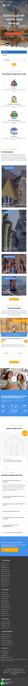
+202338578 (4, 655)
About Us (21, 670)
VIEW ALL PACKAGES (14, 362)
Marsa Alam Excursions (5, 609)
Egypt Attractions (18, 669)
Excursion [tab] (5, 52)
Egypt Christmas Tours (5, 580)
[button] (26, 5)
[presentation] (2, 341)
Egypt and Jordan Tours (6, 575)
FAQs (23, 672)
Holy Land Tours (4, 586)
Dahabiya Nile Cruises (5, 623)
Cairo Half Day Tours (5, 594)
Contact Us (6, 672)
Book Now (6, 353)
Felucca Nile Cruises (5, 628)
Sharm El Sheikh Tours (5, 607)
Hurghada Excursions (10, 278)
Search (14, 64)
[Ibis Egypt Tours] (6, 5)
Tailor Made (14, 674)
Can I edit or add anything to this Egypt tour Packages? (13, 497)
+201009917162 (5, 651)
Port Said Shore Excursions (6, 640)
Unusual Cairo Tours (5, 596)
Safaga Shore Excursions (6, 634)
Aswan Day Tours (9, 256)
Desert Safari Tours (5, 584)
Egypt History (7, 670)
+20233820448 (5, 653)
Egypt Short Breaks (5, 569)
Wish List (20, 353)
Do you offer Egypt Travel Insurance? (13, 532)
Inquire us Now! (10, 550)
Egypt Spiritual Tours (5, 582)
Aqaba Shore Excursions (6, 638)
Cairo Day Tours (9, 167)
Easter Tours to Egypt (5, 577)
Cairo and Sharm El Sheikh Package (12, 461)
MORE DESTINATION (14, 299)
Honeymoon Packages (5, 571)
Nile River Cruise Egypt (5, 621)
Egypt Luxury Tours (5, 565)
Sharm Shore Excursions (6, 636)
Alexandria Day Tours (5, 603)
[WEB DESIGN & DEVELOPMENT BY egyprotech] (4, 684)
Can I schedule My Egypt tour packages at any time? (14, 518)
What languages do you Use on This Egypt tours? (14, 504)
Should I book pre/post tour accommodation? (10, 525)
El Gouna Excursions (5, 615)
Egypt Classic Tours (5, 563)
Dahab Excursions (4, 613)
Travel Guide (9, 669)
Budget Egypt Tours (5, 567)
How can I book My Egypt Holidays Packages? (12, 481)
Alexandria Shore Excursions (7, 642)
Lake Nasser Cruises (5, 626)
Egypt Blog (15, 670)
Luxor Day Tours (9, 212)
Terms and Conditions (15, 672)
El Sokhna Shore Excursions (6, 644)
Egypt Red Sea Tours (5, 573)
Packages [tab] (5, 55)
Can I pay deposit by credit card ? (11, 511)
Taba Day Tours (4, 611)
